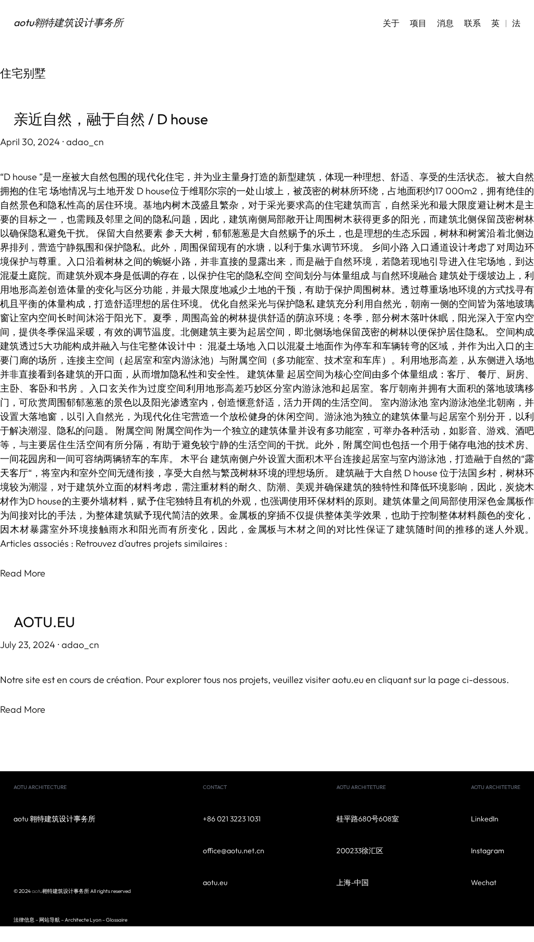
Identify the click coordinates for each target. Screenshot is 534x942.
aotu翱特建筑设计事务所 (68, 22)
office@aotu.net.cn (233, 850)
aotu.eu (215, 882)
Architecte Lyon (83, 919)
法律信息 (24, 919)
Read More (22, 573)
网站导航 (49, 919)
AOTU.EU (44, 622)
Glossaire (116, 919)
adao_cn (85, 142)
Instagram (487, 850)
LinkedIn (485, 818)
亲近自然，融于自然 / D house (111, 119)
